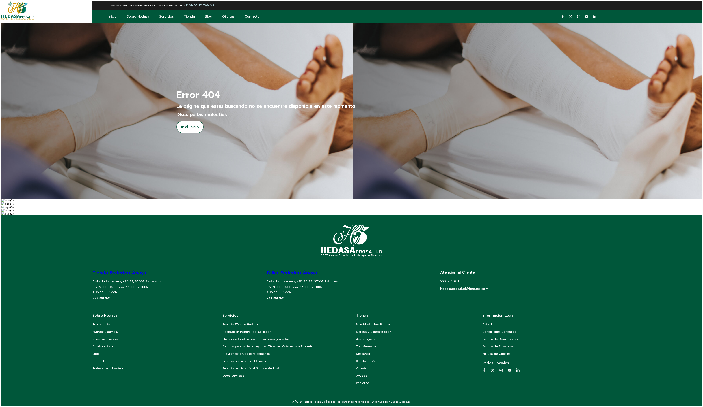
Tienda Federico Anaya (119, 272)
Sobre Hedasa (138, 16)
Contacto (252, 16)
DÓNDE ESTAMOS (200, 5)
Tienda (189, 16)
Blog (208, 16)
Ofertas (228, 16)
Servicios (166, 16)
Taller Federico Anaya (291, 272)
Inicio (112, 16)
